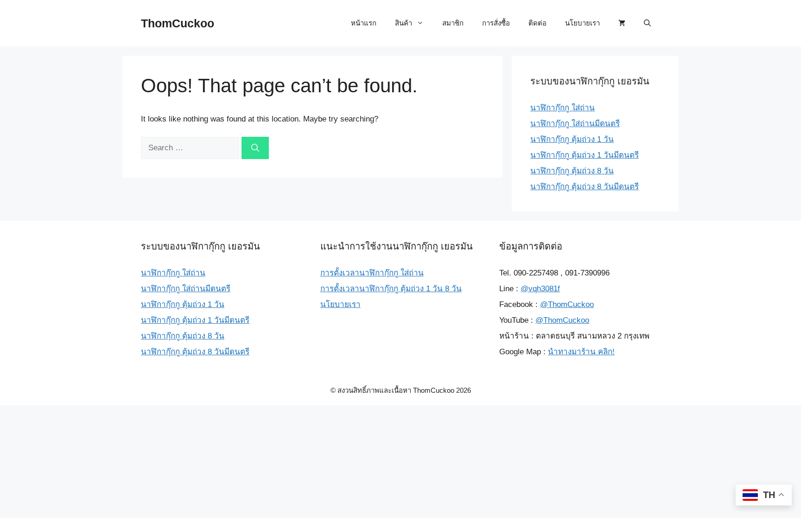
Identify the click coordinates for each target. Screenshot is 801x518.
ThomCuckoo (177, 23)
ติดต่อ (537, 23)
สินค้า (403, 23)
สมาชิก (453, 23)
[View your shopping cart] (622, 23)
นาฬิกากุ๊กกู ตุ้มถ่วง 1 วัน (572, 139)
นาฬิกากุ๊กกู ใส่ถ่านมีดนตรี (575, 123)
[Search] (255, 148)
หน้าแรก (363, 23)
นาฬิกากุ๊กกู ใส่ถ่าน (562, 107)
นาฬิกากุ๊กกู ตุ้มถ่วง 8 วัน (572, 170)
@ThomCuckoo (567, 304)
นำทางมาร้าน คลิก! (581, 351)
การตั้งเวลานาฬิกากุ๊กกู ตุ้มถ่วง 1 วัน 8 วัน (391, 288)
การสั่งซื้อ (496, 23)
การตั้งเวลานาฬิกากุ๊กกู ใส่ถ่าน (372, 273)
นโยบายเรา (582, 23)
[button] (647, 23)
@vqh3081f (540, 288)
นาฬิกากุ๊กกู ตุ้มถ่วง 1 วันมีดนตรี (584, 155)
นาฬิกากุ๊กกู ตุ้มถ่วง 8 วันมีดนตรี (584, 186)
